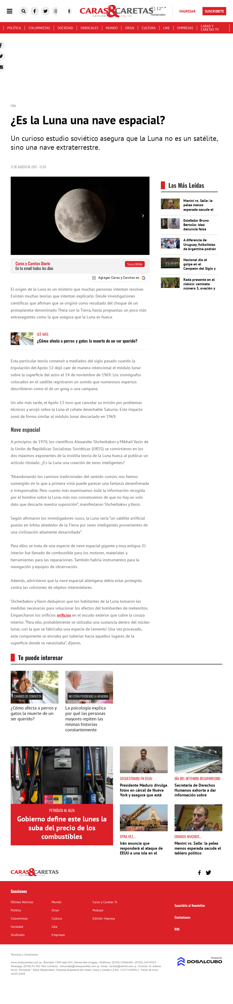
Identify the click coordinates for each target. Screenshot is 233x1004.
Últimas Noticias (22, 902)
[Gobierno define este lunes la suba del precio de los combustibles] (62, 775)
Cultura (149, 28)
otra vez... (127, 836)
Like (166, 28)
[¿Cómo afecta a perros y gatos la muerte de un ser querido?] (22, 340)
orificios (64, 615)
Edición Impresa (104, 918)
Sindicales (89, 28)
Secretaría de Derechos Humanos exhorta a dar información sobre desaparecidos (195, 793)
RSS (177, 929)
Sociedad (65, 28)
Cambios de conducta (27, 696)
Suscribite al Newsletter (190, 905)
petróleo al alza (62, 810)
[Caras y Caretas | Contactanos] (217, 872)
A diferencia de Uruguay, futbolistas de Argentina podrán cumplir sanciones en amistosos (199, 249)
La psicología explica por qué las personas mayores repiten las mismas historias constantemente (85, 719)
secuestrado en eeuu (136, 778)
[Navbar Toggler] (13, 11)
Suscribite (134, 264)
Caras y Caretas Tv (210, 27)
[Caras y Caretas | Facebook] (34, 11)
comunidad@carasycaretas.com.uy (79, 966)
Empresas (185, 28)
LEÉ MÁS (42, 334)
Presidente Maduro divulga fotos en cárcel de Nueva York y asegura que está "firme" (143, 793)
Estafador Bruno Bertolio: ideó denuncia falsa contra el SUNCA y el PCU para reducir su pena (199, 231)
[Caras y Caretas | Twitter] (45, 11)
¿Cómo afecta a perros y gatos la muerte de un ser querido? (87, 341)
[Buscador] (23, 11)
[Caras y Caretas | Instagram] (56, 11)
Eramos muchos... (188, 836)
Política (14, 28)
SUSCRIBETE (214, 11)
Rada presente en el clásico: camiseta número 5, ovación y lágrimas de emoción (199, 286)
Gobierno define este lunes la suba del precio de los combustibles (62, 827)
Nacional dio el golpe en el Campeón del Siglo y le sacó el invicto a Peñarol (199, 268)
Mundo (112, 28)
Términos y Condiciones (24, 954)
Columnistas (39, 28)
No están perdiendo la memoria (88, 696)
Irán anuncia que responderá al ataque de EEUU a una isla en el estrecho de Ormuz (141, 851)
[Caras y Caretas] (34, 876)
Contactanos (182, 917)
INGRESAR (187, 11)
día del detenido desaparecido (197, 778)
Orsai (129, 28)
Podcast (98, 910)
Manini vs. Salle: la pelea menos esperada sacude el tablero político (198, 207)
